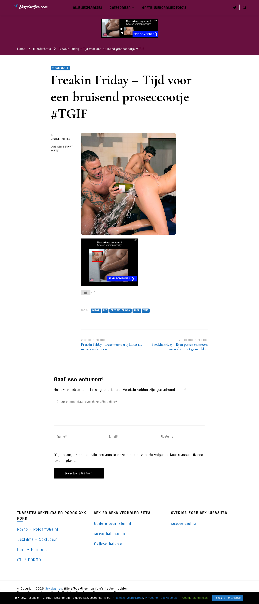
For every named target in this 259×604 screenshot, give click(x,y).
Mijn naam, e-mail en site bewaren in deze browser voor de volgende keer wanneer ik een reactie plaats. (128, 458)
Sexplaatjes (53, 588)
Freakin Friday (120, 310)
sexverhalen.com (109, 533)
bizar (96, 310)
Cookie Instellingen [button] (195, 597)
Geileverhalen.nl (108, 544)
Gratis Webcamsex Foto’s (164, 7)
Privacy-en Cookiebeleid (161, 597)
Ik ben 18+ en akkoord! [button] (228, 597)
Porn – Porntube (32, 549)
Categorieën (120, 7)
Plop (137, 310)
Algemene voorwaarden (127, 597)
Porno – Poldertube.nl (37, 529)
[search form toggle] (244, 7)
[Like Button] (85, 292)
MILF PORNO (29, 559)
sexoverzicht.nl (185, 523)
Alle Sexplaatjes (87, 7)
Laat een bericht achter (63, 149)
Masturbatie (60, 68)
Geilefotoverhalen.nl (112, 523)
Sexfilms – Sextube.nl (38, 539)
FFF (105, 310)
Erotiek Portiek (60, 139)
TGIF (145, 310)
